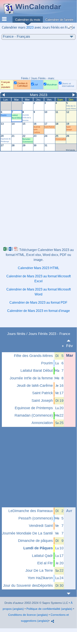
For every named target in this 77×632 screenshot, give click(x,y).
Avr (69, 511)
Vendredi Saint (41, 525)
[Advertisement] (38, 60)
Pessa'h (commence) (35, 518)
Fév (69, 346)
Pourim (47, 363)
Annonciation (42, 423)
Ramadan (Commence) (34, 415)
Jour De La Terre (39, 570)
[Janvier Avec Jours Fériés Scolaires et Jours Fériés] (71, 341)
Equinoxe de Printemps (34, 408)
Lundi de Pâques (38, 548)
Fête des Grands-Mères (33, 356)
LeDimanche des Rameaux (30, 511)
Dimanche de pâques (35, 541)
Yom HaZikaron (40, 578)
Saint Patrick (42, 393)
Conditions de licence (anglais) (28, 614)
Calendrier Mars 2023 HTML (38, 268)
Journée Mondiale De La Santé (27, 533)
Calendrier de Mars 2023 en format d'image (38, 311)
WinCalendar (70, 150)
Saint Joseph (42, 400)
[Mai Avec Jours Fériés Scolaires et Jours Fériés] (71, 594)
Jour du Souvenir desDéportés (28, 585)
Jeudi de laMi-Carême (35, 385)
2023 (30, 28)
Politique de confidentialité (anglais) (49, 608)
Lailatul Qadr (42, 556)
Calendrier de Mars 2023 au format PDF (38, 302)
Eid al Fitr (45, 563)
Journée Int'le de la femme (31, 378)
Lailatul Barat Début (36, 370)
